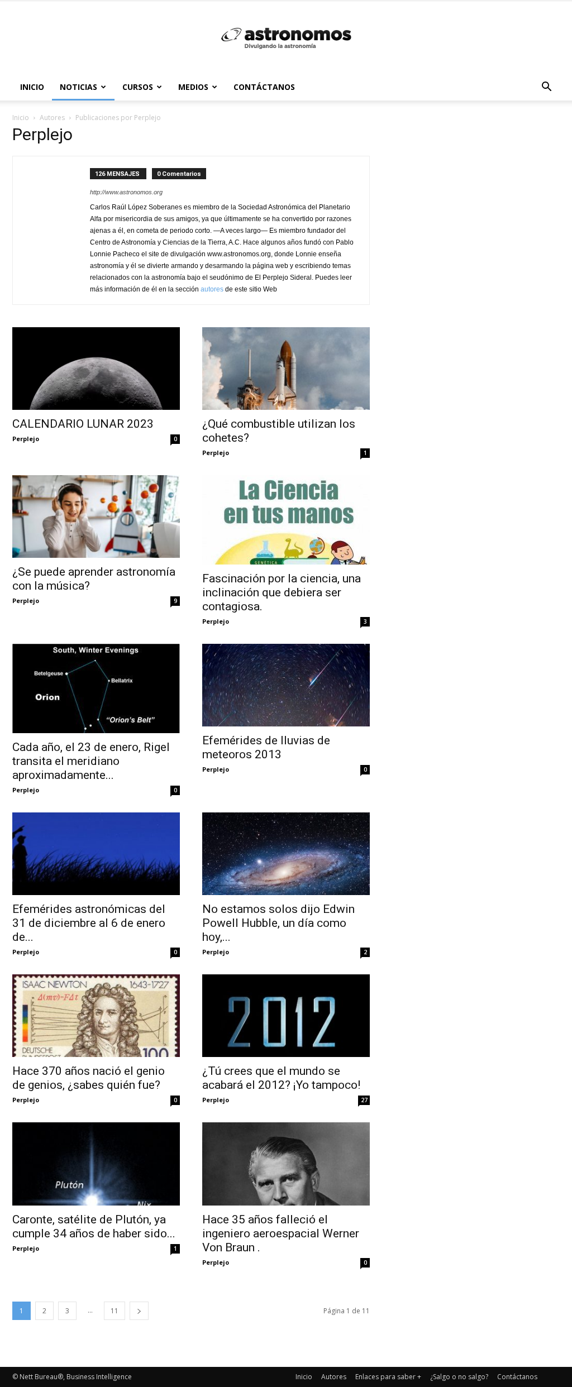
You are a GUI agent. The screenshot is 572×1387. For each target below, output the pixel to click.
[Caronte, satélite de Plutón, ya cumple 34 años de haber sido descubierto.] (96, 1163)
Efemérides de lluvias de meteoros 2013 (266, 747)
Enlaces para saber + (388, 1376)
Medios (193, 87)
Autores (333, 1376)
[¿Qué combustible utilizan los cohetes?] (286, 368)
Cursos (137, 87)
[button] (546, 88)
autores (212, 289)
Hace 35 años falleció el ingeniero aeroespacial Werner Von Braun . (280, 1233)
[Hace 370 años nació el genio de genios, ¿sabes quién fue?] (96, 1015)
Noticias (78, 87)
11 (114, 1311)
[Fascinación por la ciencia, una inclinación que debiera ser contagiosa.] (286, 520)
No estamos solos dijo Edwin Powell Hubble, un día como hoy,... (278, 923)
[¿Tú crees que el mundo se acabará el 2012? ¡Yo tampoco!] (286, 1015)
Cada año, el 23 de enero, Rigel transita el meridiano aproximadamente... (91, 761)
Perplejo (25, 438)
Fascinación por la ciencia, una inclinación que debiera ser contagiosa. (281, 592)
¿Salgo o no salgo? (459, 1376)
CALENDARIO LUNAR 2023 (83, 424)
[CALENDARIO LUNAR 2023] (96, 368)
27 (364, 1100)
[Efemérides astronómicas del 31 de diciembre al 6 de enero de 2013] (96, 853)
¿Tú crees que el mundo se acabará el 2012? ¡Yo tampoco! (281, 1078)
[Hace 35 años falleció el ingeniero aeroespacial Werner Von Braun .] (286, 1163)
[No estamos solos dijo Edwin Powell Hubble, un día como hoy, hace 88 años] (286, 853)
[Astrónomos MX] (286, 38)
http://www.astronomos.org (126, 192)
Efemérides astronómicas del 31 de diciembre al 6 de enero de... (88, 923)
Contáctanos (264, 87)
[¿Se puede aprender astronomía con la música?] (96, 516)
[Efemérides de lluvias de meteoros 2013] (286, 685)
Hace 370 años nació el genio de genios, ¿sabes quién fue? (88, 1078)
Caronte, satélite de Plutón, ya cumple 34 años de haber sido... (93, 1226)
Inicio (32, 87)
